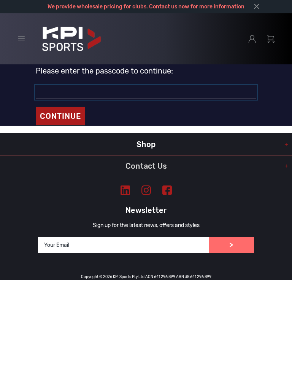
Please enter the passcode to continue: (104, 70)
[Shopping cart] (270, 39)
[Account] (252, 39)
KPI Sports (71, 38)
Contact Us (146, 166)
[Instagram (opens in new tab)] (146, 190)
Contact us (163, 6)
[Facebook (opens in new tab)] (167, 190)
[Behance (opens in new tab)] (125, 190)
